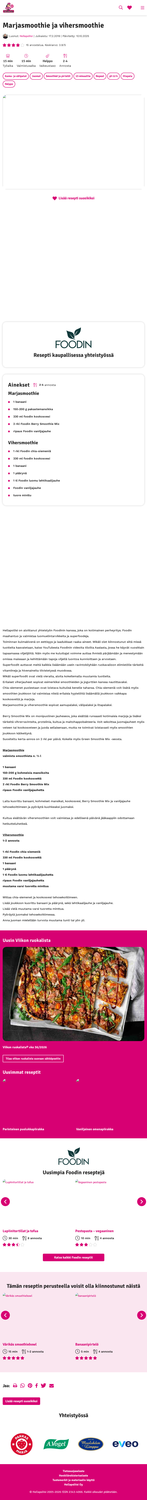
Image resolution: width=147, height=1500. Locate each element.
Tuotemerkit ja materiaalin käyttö (73, 1480)
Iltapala (127, 76)
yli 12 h (113, 76)
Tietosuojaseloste (73, 1471)
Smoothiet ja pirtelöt (58, 76)
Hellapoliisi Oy (73, 1484)
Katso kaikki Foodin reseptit (73, 1257)
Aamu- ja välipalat (16, 76)
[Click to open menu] (142, 7)
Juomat (36, 76)
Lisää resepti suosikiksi (21, 1401)
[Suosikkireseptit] (129, 8)
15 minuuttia (83, 76)
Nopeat (100, 76)
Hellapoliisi (26, 36)
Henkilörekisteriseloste (73, 1475)
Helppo (9, 84)
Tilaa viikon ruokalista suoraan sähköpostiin (33, 1058)
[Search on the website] (121, 8)
